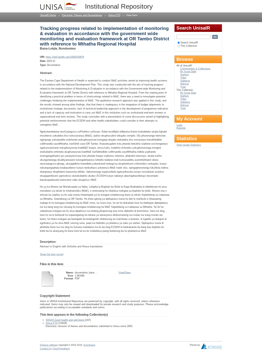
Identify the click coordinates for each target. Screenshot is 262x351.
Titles (183, 77)
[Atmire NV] (211, 347)
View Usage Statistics (188, 144)
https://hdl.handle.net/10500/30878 (65, 56)
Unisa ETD (114, 15)
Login (219, 4)
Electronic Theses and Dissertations (82, 15)
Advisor (184, 83)
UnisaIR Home (48, 15)
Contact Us (45, 348)
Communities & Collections (195, 68)
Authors (184, 74)
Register (181, 128)
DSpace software (49, 345)
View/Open (125, 272)
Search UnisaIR (189, 42)
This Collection (188, 45)
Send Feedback (61, 348)
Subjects (185, 80)
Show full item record (51, 254)
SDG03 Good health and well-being (65, 320)
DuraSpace (89, 345)
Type (183, 86)
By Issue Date (188, 71)
